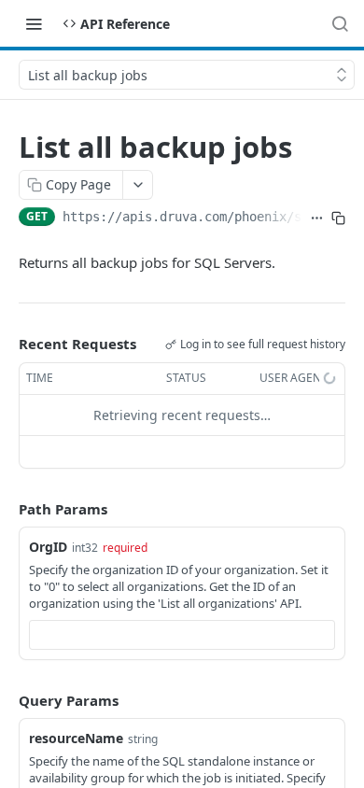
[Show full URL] (317, 218)
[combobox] (182, 635)
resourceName (76, 738)
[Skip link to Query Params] (5, 700)
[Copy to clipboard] (338, 218)
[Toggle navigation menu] (34, 23)
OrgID (48, 547)
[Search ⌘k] (340, 23)
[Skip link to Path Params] (5, 508)
